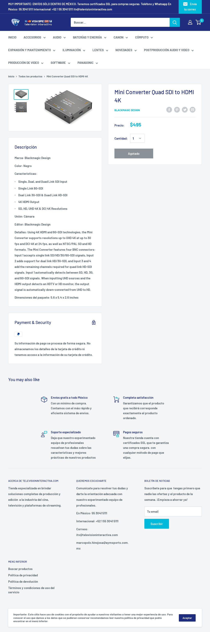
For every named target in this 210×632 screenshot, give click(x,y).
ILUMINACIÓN (72, 50)
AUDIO (57, 37)
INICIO (12, 37)
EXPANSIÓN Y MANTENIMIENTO (29, 50)
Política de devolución (23, 581)
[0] (198, 22)
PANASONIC (86, 62)
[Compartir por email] (192, 109)
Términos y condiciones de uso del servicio (31, 590)
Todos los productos (30, 76)
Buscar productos (20, 569)
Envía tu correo (190, 6)
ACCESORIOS (32, 37)
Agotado (133, 153)
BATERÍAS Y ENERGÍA (87, 37)
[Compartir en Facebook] (169, 109)
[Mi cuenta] (190, 22)
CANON (118, 37)
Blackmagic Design (127, 110)
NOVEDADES (123, 50)
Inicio (11, 76)
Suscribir (157, 524)
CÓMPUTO (141, 37)
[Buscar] (175, 22)
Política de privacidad (23, 575)
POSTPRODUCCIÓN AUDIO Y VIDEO (166, 50)
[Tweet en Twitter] (185, 109)
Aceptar (187, 618)
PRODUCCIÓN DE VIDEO (23, 62)
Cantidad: (121, 138)
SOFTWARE (58, 62)
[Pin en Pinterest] (177, 109)
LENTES (98, 50)
